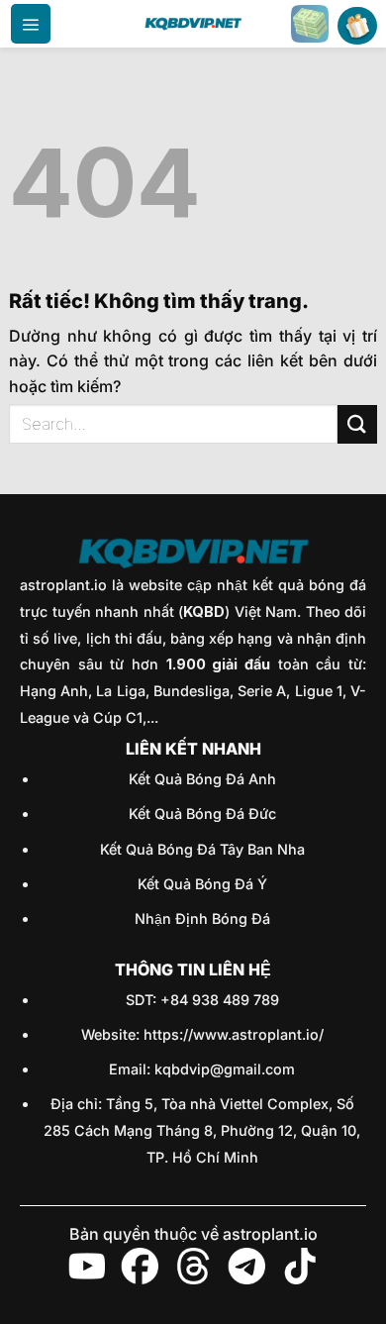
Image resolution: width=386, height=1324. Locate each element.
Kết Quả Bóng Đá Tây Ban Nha (202, 849)
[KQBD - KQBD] (193, 24)
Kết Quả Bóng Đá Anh (202, 778)
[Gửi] (357, 424)
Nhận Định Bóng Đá (202, 918)
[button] (30, 24)
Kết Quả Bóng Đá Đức (202, 813)
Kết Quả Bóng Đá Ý (202, 883)
